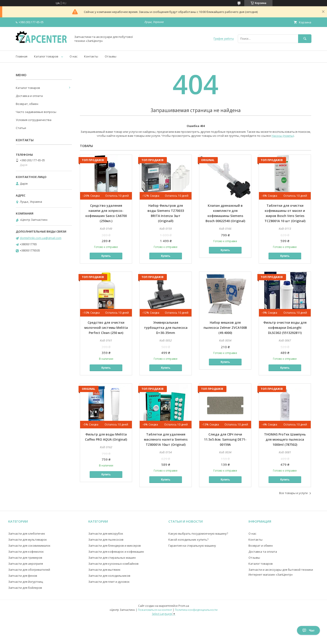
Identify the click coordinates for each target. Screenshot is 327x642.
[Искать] (304, 38)
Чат (312, 630)
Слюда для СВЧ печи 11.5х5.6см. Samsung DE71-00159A (225, 439)
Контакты (91, 56)
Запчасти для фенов (22, 576)
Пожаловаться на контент (155, 610)
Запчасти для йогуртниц (25, 582)
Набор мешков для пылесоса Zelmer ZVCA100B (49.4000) (225, 327)
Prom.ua (183, 606)
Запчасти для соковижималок (29, 546)
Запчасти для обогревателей (29, 570)
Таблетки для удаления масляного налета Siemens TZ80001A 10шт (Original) (166, 439)
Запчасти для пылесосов (105, 540)
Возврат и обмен (260, 546)
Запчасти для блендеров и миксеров (114, 546)
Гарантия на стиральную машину (192, 546)
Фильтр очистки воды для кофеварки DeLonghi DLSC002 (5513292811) (285, 327)
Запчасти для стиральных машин (112, 558)
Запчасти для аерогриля (25, 564)
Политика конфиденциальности (196, 610)
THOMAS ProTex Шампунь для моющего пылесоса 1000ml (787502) (285, 439)
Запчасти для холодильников (109, 576)
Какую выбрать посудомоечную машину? (198, 534)
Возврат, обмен (27, 104)
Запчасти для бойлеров (25, 588)
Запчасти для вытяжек (104, 570)
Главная (21, 56)
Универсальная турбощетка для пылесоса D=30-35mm (166, 327)
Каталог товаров (46, 56)
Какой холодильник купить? (188, 540)
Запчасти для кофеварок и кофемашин (116, 552)
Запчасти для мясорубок (105, 534)
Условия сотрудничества (33, 120)
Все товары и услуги (293, 493)
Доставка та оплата (262, 552)
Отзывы (110, 56)
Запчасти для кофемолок (26, 552)
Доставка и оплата (29, 96)
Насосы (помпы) (283, 136)
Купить (106, 256)
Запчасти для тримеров (25, 558)
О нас (73, 56)
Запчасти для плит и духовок (109, 582)
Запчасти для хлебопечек (26, 534)
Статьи (21, 128)
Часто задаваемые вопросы (36, 112)
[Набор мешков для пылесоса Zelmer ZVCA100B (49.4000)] (225, 294)
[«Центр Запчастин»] (42, 45)
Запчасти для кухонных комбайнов (113, 564)
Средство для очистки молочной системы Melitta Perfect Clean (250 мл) (106, 327)
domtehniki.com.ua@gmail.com (40, 238)
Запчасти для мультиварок (27, 540)
